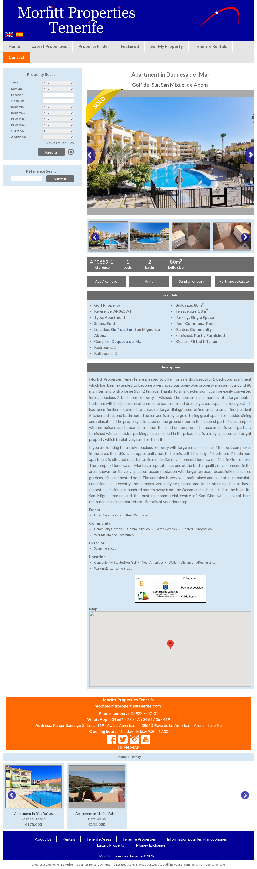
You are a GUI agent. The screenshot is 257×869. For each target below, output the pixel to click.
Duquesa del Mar (127, 341)
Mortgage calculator (234, 281)
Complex (17, 101)
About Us (43, 839)
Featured (130, 46)
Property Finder (93, 46)
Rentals (68, 839)
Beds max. (18, 113)
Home (14, 46)
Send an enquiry (191, 281)
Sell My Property (166, 46)
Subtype (17, 89)
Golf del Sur (122, 329)
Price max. (18, 125)
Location (17, 95)
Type (14, 83)
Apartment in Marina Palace (96, 813)
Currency (17, 131)
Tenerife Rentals (211, 46)
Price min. (18, 119)
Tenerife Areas (98, 839)
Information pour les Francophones (197, 839)
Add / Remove (106, 281)
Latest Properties (49, 46)
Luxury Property (111, 845)
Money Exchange (150, 845)
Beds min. (17, 107)
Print (149, 281)
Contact (17, 57)
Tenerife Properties (139, 839)
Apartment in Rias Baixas (33, 813)
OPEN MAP (128, 747)
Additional (18, 137)
